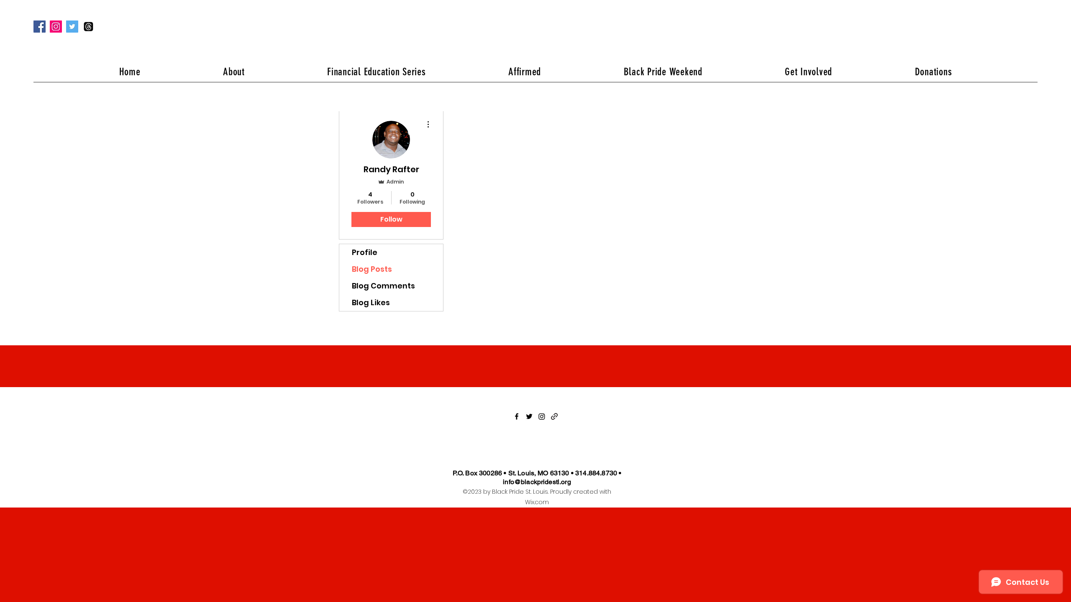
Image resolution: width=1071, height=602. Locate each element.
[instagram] (542, 416)
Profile (364, 252)
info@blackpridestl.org (537, 482)
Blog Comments (383, 286)
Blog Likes (371, 302)
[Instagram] (56, 26)
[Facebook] (39, 26)
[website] (554, 416)
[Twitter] (72, 26)
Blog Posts (372, 269)
